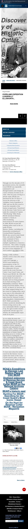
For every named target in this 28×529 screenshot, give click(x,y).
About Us (6, 129)
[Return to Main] (24, 490)
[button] (6, 2)
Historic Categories (13, 143)
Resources (6, 136)
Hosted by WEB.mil (13, 527)
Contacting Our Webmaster (13, 152)
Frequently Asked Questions (13, 145)
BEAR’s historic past (14, 391)
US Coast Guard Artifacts (13, 150)
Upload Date (14, 422)
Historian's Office (13, 140)
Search (21, 416)
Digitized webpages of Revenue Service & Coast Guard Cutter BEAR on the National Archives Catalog (14, 383)
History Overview (8, 132)
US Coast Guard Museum (13, 147)
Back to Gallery (21, 480)
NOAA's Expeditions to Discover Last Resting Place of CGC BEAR (14, 372)
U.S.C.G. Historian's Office (16, 171)
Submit (21, 521)
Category (6, 422)
